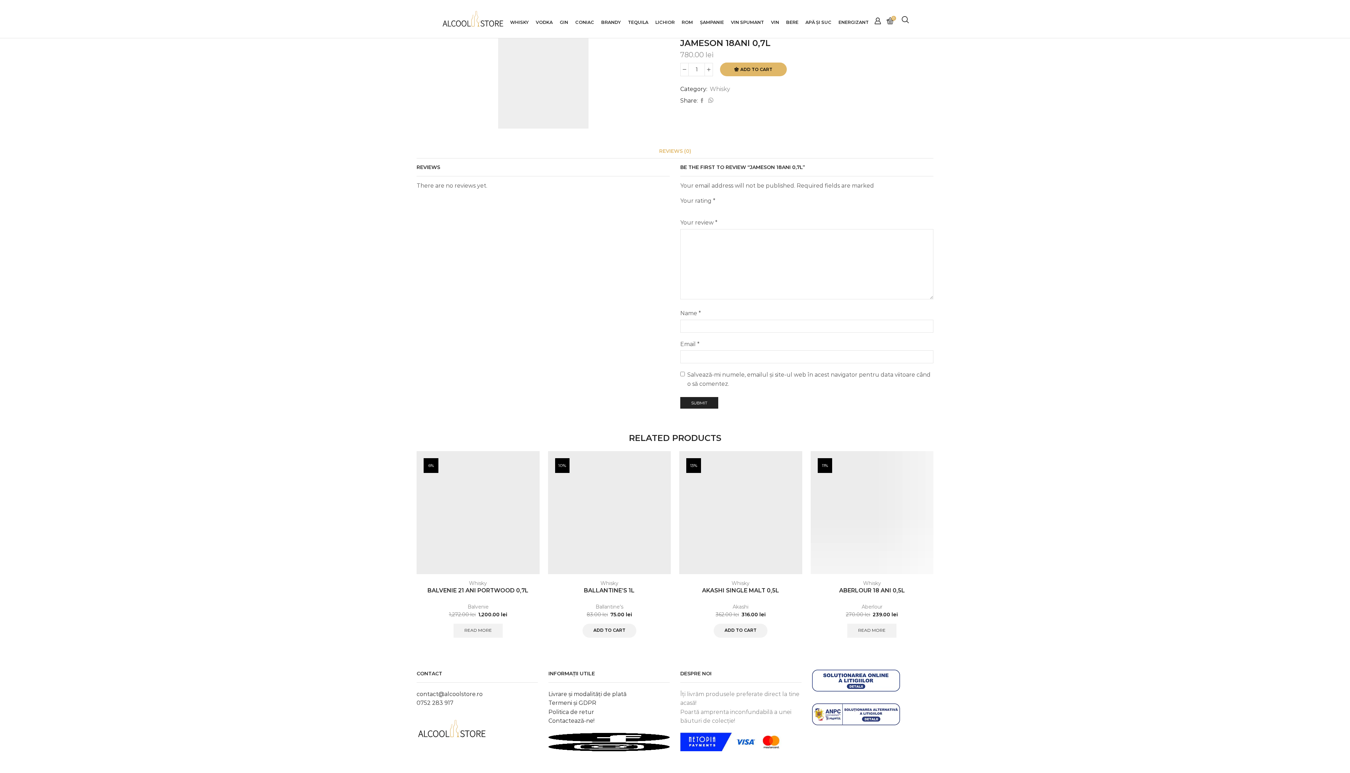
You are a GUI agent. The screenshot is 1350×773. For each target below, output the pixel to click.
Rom (687, 22)
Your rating (697, 200)
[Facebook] (702, 101)
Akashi (740, 607)
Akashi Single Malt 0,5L (740, 590)
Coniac (584, 22)
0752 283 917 (435, 703)
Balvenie (478, 607)
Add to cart (756, 69)
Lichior (665, 22)
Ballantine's (609, 607)
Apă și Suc (818, 22)
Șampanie (712, 22)
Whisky (519, 22)
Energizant (853, 22)
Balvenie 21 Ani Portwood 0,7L (478, 590)
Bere (792, 22)
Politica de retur (571, 712)
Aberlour (872, 607)
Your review (699, 222)
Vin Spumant (747, 22)
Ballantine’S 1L (609, 590)
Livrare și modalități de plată (587, 694)
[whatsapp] (709, 101)
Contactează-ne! (571, 720)
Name (690, 313)
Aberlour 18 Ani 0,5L (872, 590)
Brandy (611, 22)
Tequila (638, 22)
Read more (478, 630)
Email (690, 344)
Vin (775, 22)
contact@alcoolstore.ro (450, 694)
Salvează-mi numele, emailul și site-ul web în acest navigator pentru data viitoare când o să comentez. (809, 379)
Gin (564, 22)
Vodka (544, 22)
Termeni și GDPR (572, 703)
